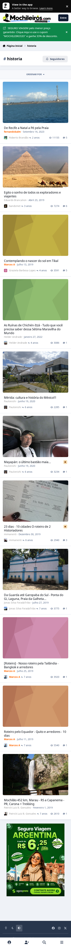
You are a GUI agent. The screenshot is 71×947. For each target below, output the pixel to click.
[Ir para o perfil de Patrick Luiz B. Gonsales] (5, 813)
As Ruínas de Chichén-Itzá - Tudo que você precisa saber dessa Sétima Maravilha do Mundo (33, 329)
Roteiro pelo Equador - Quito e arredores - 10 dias (35, 734)
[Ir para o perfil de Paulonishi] (5, 407)
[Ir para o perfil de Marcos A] (5, 676)
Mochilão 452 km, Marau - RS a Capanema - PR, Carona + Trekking (34, 802)
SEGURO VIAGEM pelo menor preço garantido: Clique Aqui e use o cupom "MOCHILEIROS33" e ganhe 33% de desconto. (30, 32)
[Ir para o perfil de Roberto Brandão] (5, 137)
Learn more (7, 6)
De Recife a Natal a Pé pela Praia (26, 128)
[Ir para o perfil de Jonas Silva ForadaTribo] (5, 608)
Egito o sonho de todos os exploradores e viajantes (32, 194)
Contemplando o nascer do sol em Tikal (31, 261)
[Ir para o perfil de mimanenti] (5, 540)
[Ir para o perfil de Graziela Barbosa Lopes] (5, 270)
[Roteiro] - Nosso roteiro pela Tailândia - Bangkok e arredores (31, 665)
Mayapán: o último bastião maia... (27, 462)
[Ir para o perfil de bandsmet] (5, 206)
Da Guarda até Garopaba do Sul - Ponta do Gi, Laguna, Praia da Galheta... (33, 597)
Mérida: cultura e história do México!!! (30, 398)
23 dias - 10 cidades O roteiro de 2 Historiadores (27, 528)
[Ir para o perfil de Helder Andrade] (5, 342)
